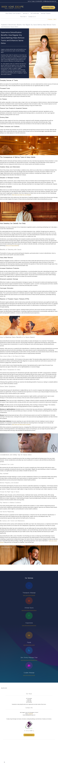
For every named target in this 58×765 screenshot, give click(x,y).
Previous (50, 19)
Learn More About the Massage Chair (29, 660)
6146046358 (30, 713)
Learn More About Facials (29, 645)
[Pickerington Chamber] (29, 721)
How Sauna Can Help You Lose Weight (21, 194)
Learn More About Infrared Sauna (29, 610)
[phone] (33, 730)
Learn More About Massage (29, 595)
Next (55, 19)
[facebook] (24, 730)
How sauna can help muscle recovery (21, 424)
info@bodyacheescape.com (49, 1)
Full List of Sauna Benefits (12, 245)
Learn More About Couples (29, 675)
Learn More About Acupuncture (29, 625)
